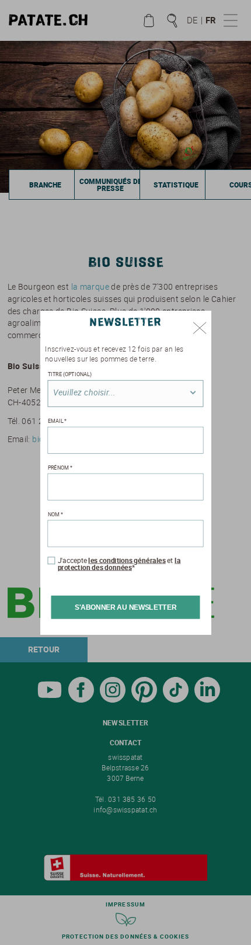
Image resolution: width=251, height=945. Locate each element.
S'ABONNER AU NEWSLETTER (125, 607)
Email (57, 420)
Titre (70, 374)
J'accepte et (119, 564)
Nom (55, 514)
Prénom (60, 467)
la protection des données (119, 563)
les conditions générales (127, 560)
